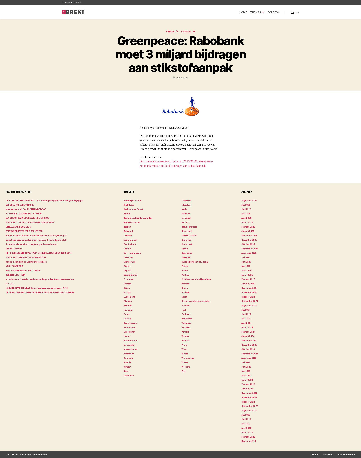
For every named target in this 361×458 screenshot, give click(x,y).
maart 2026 (247, 222)
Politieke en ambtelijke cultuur (196, 279)
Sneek (184, 288)
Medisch (185, 213)
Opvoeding (186, 253)
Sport (184, 297)
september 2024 (249, 301)
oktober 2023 (248, 349)
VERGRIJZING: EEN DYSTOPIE (20, 205)
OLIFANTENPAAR (14, 248)
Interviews (129, 353)
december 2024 (249, 288)
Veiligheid (186, 323)
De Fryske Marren (132, 253)
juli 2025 (245, 257)
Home (243, 12)
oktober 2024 (248, 297)
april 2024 (246, 323)
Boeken (127, 227)
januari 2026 (247, 231)
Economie (128, 279)
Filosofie (128, 305)
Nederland (186, 231)
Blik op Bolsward (132, 222)
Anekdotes (129, 205)
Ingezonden (129, 345)
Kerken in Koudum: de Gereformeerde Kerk (26, 262)
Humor (127, 336)
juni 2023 (246, 367)
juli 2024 (245, 310)
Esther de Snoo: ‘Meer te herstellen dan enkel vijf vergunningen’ (36, 235)
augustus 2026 (249, 200)
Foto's (126, 314)
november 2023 (249, 345)
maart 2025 (247, 275)
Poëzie (184, 266)
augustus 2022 (249, 410)
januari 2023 (247, 388)
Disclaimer (328, 454)
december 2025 (249, 235)
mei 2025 (245, 266)
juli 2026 (245, 205)
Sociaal (185, 292)
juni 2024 (246, 314)
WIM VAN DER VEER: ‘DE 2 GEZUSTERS (24, 231)
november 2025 (249, 240)
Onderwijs (186, 240)
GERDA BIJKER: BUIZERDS (18, 227)
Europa (127, 292)
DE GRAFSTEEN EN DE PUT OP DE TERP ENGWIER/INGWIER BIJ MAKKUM (40, 292)
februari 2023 (248, 384)
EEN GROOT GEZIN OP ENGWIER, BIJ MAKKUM (27, 218)
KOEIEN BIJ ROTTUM (15, 275)
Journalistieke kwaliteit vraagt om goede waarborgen (31, 244)
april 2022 (246, 428)
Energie (127, 283)
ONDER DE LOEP (189, 235)
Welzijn (185, 353)
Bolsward (128, 231)
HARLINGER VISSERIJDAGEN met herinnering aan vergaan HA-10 (37, 288)
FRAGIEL (10, 283)
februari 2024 (248, 332)
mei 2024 (246, 318)
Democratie (129, 262)
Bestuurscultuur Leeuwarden (138, 218)
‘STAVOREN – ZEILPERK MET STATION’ (24, 213)
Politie (184, 270)
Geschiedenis (130, 323)
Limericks (186, 200)
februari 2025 (248, 279)
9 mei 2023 (182, 77)
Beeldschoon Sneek (133, 209)
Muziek (184, 222)
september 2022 (249, 406)
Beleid (127, 213)
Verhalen (185, 327)
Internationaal (130, 349)
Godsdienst (129, 332)
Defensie (128, 257)
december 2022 (249, 393)
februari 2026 (248, 227)
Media (184, 209)
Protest (185, 283)
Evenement (129, 297)
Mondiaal (186, 218)
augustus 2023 (249, 358)
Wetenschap (187, 358)
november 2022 (249, 397)
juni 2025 (246, 262)
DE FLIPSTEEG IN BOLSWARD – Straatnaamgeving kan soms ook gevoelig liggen (44, 200)
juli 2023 (245, 362)
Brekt (16, 454)
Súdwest (185, 305)
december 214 (248, 441)
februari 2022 (248, 437)
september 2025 (249, 248)
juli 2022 (245, 415)
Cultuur (127, 248)
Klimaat (127, 367)
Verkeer (185, 332)
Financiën (172, 31)
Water (184, 345)
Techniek (186, 314)
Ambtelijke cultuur (132, 200)
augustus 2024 (249, 305)
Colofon (273, 12)
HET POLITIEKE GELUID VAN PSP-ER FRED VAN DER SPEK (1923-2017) (39, 253)
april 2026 (246, 218)
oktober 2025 (248, 244)
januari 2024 (247, 336)
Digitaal (127, 270)
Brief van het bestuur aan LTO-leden (23, 270)
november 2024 (249, 292)
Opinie (184, 248)
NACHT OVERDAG (14, 266)
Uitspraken (186, 318)
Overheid (185, 257)
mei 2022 (245, 423)
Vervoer (185, 336)
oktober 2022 (248, 402)
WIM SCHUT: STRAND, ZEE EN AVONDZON (26, 257)
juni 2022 (246, 419)
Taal (183, 310)
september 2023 (249, 353)
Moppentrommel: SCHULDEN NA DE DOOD (26, 209)
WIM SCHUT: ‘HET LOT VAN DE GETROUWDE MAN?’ (30, 222)
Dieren (127, 266)
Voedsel (185, 340)
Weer (184, 349)
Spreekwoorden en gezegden (195, 301)
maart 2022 (247, 432)
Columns (128, 235)
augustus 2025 (249, 253)
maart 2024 (247, 327)
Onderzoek (186, 244)
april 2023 (246, 375)
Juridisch (128, 358)
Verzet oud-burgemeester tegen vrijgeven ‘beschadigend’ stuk (36, 240)
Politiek (185, 275)
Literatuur (186, 205)
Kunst (126, 371)
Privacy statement (346, 454)
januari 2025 (247, 283)
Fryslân (127, 318)
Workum (185, 367)
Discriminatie (130, 275)
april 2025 (246, 270)
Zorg (183, 371)
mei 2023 (245, 371)
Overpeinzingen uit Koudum (194, 262)
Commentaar (130, 240)
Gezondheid (129, 327)
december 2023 (249, 340)
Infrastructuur (130, 340)
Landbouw (188, 31)
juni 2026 (246, 209)
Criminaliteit (130, 244)
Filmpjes (128, 301)
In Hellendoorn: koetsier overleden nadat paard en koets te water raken (40, 279)
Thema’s (255, 12)
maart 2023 (247, 380)
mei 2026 (246, 213)
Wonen (184, 362)
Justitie (127, 362)
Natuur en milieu (189, 227)
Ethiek (127, 288)
